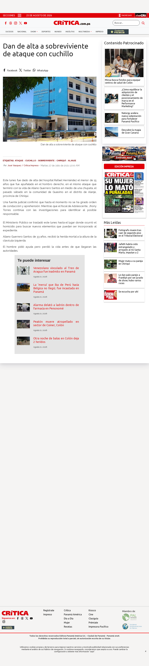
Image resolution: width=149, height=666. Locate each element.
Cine (91, 614)
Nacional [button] (21, 31)
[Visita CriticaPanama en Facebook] (17, 618)
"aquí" (92, 651)
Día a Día (68, 618)
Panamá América (73, 614)
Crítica (67, 610)
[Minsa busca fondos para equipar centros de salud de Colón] (124, 62)
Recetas (68, 626)
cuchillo (30, 160)
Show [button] (33, 31)
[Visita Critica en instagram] (3, 621)
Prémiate (93, 622)
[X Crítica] (20, 23)
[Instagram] (15, 23)
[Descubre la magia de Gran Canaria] (111, 131)
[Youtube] (25, 23)
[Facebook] (5, 23)
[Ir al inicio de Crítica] (73, 22)
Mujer (67, 622)
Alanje (72, 160)
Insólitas (69, 31)
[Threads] (10, 23)
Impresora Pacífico (98, 626)
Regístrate (48, 610)
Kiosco (92, 610)
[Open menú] (19, 15)
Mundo (58, 31)
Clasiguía (93, 618)
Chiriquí (61, 160)
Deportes (46, 31)
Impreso (99, 31)
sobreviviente (46, 160)
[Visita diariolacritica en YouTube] (31, 618)
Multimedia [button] (84, 31)
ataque (19, 160)
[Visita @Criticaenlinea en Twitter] (22, 618)
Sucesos (9, 31)
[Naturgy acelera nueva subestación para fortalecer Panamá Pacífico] (111, 117)
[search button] (143, 23)
